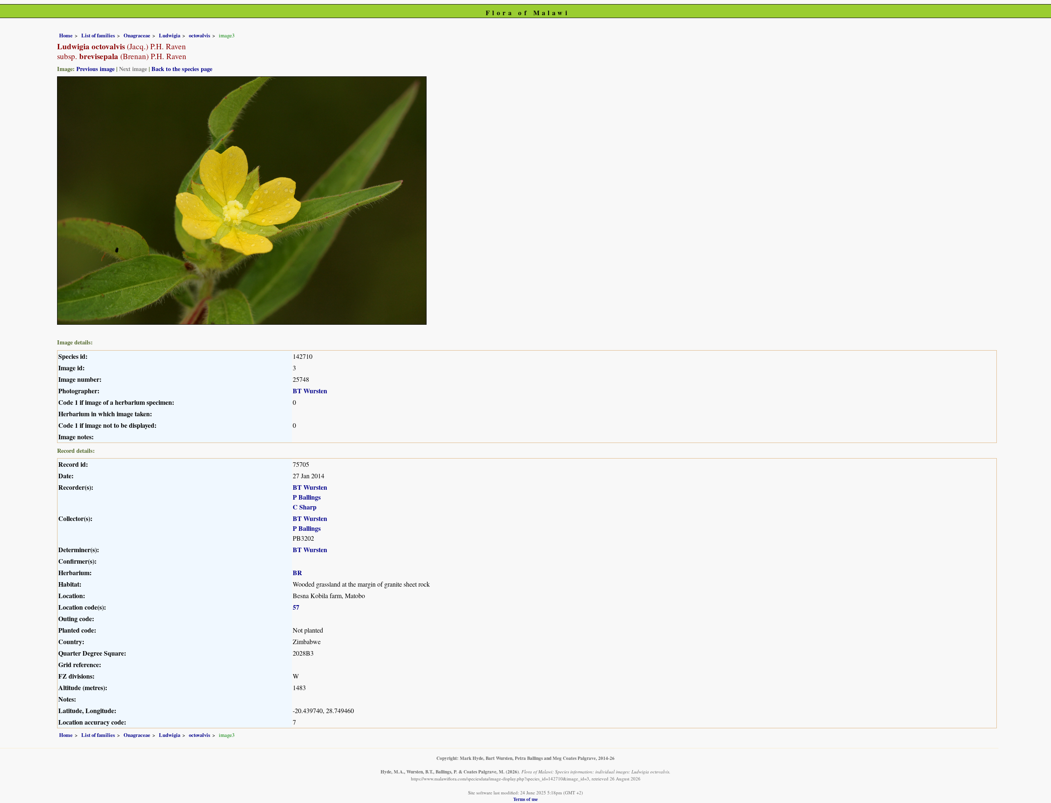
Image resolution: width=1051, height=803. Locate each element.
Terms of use (525, 799)
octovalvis (199, 35)
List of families (98, 35)
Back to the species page (181, 68)
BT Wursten (310, 390)
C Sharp (305, 507)
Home (66, 35)
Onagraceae (137, 35)
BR (297, 572)
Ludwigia (169, 35)
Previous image (95, 68)
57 (296, 607)
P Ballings (307, 497)
